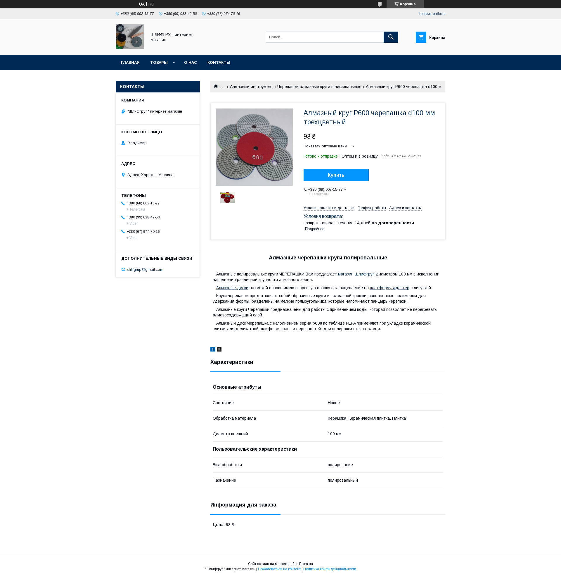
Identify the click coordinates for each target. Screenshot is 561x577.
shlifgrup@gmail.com (145, 269)
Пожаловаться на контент (279, 569)
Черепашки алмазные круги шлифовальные (319, 86)
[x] (219, 350)
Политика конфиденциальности (329, 569)
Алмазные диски (232, 287)
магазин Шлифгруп (356, 274)
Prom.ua (306, 564)
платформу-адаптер (389, 287)
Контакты (218, 62)
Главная (130, 62)
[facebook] (212, 350)
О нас (190, 62)
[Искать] (391, 37)
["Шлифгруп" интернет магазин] (130, 47)
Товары (159, 62)
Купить (336, 175)
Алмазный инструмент (251, 86)
